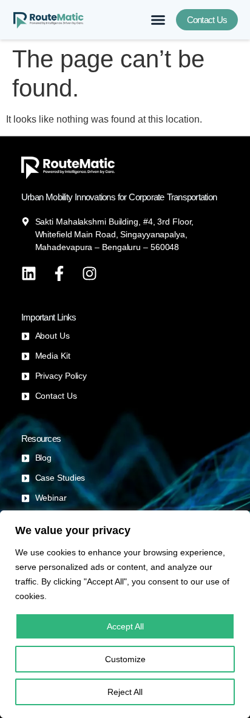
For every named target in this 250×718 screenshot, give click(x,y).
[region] (125, 614)
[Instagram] (89, 273)
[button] (158, 20)
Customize (125, 659)
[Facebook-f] (59, 273)
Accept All (125, 626)
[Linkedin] (28, 273)
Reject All (125, 692)
